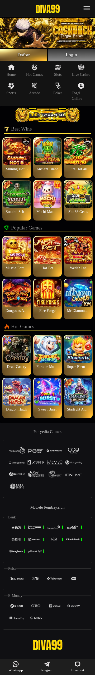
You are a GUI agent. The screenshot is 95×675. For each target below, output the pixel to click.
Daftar (23, 54)
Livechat (77, 670)
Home (11, 75)
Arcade (34, 93)
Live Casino (81, 75)
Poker (57, 93)
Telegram (47, 670)
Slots (58, 75)
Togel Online (77, 96)
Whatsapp (15, 670)
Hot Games (34, 75)
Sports (11, 93)
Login (71, 54)
